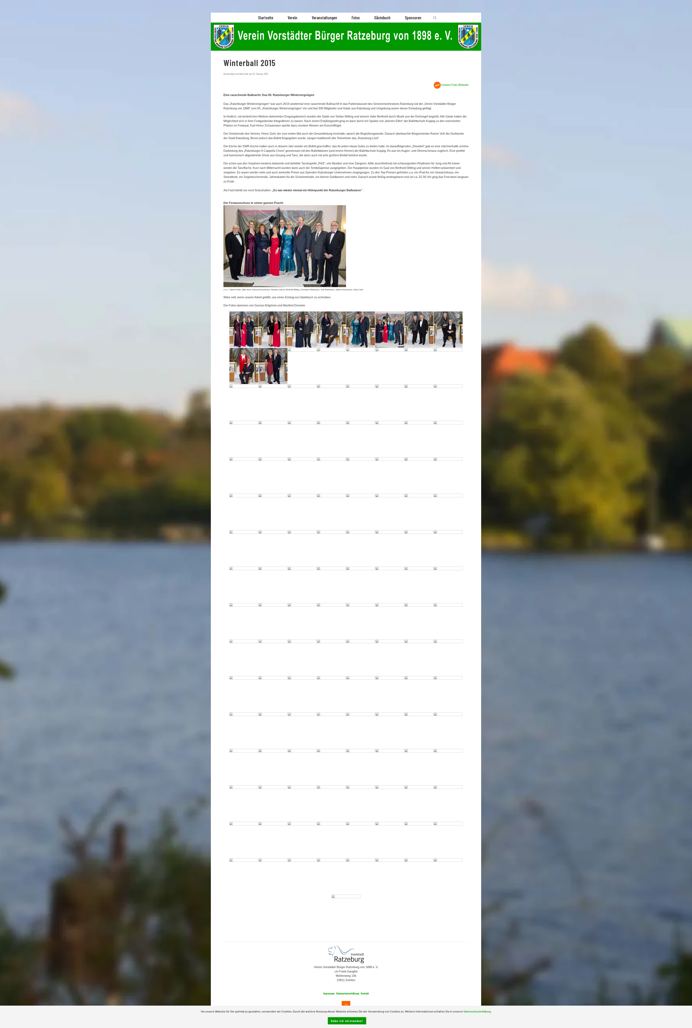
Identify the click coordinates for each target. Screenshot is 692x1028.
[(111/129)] (419, 803)
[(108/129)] (331, 803)
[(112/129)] (448, 803)
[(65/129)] (243, 621)
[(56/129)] (448, 548)
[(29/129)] (360, 439)
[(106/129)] (273, 803)
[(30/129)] (389, 439)
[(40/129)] (448, 475)
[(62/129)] (389, 585)
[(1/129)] (243, 329)
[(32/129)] (448, 439)
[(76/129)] (331, 658)
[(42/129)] (273, 512)
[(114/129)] (273, 840)
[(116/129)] (331, 840)
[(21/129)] (360, 402)
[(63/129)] (419, 585)
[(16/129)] (448, 366)
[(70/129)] (389, 621)
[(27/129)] (302, 439)
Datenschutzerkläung (477, 1011)
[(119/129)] (419, 840)
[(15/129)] (419, 366)
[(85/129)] (360, 694)
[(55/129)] (419, 548)
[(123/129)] (302, 876)
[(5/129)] (360, 329)
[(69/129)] (360, 621)
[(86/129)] (389, 694)
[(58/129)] (273, 585)
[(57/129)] (243, 585)
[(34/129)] (273, 475)
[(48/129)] (448, 512)
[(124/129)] (331, 876)
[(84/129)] (331, 694)
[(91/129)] (302, 730)
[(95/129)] (419, 730)
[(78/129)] (389, 658)
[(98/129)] (273, 767)
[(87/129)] (419, 694)
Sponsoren (413, 17)
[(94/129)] (389, 730)
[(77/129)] (360, 658)
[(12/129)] (331, 366)
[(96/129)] (448, 730)
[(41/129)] (243, 512)
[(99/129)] (302, 767)
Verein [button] (292, 17)
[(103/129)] (419, 767)
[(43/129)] (302, 512)
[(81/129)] (243, 694)
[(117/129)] (360, 840)
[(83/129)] (302, 694)
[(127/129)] (419, 876)
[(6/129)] (389, 329)
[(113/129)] (243, 840)
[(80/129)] (448, 658)
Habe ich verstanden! (347, 1021)
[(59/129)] (302, 585)
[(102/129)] (389, 767)
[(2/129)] (273, 329)
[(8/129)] (448, 329)
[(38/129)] (389, 475)
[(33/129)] (243, 475)
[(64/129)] (448, 585)
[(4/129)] (331, 329)
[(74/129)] (273, 658)
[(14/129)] (389, 366)
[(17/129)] (243, 402)
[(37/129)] (360, 475)
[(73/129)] (243, 658)
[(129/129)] (346, 913)
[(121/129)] (243, 876)
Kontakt (365, 993)
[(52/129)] (331, 548)
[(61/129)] (360, 585)
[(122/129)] (273, 876)
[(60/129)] (331, 585)
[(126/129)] (389, 876)
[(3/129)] (302, 329)
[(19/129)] (302, 402)
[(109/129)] (360, 803)
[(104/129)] (448, 767)
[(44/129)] (331, 512)
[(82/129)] (273, 694)
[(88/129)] (448, 694)
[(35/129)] (302, 475)
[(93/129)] (360, 730)
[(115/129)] (302, 840)
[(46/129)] (389, 512)
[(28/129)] (331, 439)
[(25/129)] (243, 439)
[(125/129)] (360, 876)
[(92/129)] (331, 730)
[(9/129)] (243, 366)
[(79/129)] (419, 658)
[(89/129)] (243, 730)
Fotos (356, 17)
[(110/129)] (389, 803)
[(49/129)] (243, 548)
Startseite (265, 17)
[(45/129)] (360, 512)
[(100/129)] (331, 767)
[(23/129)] (419, 402)
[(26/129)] (273, 439)
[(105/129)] (243, 803)
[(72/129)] (448, 621)
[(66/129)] (273, 621)
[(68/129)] (331, 621)
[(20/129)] (331, 402)
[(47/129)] (419, 512)
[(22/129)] (389, 402)
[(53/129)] (360, 548)
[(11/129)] (302, 366)
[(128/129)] (448, 876)
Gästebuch (382, 17)
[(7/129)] (419, 329)
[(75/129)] (302, 658)
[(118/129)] (389, 840)
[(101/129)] (360, 767)
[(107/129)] (302, 803)
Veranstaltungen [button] (324, 17)
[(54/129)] (389, 548)
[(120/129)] (448, 840)
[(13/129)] (360, 366)
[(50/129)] (273, 548)
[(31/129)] (419, 439)
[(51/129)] (302, 548)
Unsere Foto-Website (455, 84)
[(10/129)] (273, 366)
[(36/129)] (331, 475)
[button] (435, 18)
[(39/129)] (419, 475)
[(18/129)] (273, 402)
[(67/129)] (302, 621)
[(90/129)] (273, 730)
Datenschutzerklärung (347, 993)
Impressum (329, 993)
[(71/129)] (419, 621)
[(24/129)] (448, 402)
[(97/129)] (243, 767)
